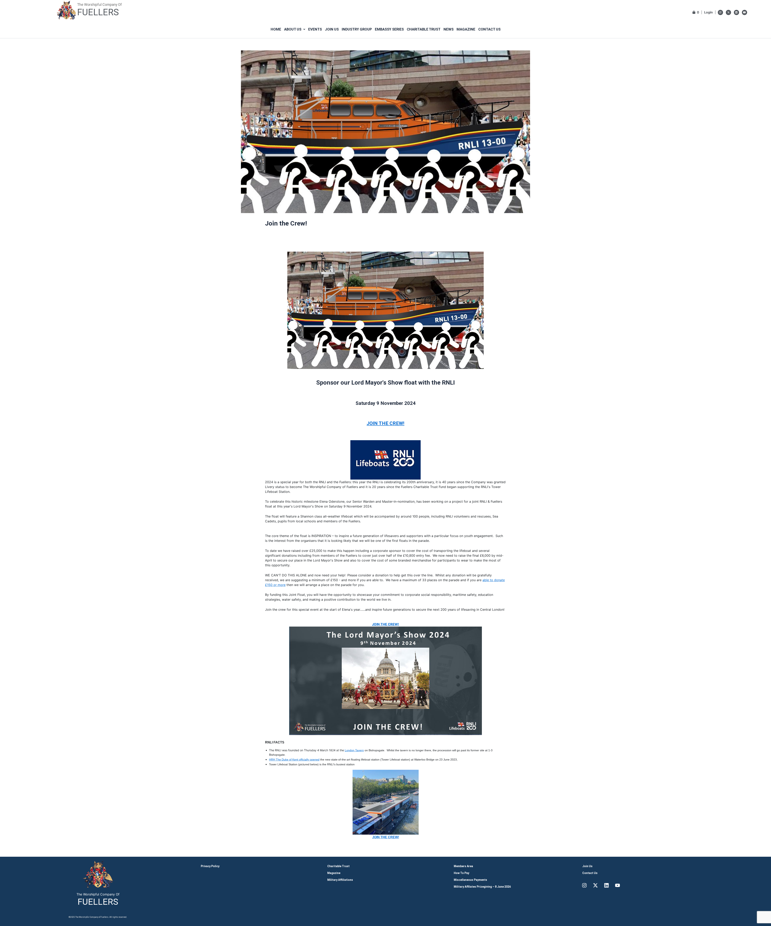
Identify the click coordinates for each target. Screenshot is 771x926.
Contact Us (489, 29)
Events (315, 29)
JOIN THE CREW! (385, 423)
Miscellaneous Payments (470, 879)
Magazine (466, 29)
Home (276, 29)
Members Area (463, 866)
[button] (294, 29)
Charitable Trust (424, 29)
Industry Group (357, 29)
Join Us (332, 29)
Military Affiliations (340, 879)
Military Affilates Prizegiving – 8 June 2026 (482, 886)
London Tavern (354, 750)
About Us (292, 29)
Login (708, 12)
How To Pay (461, 873)
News (449, 29)
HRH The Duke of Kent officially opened (294, 759)
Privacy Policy (210, 866)
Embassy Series (389, 29)
